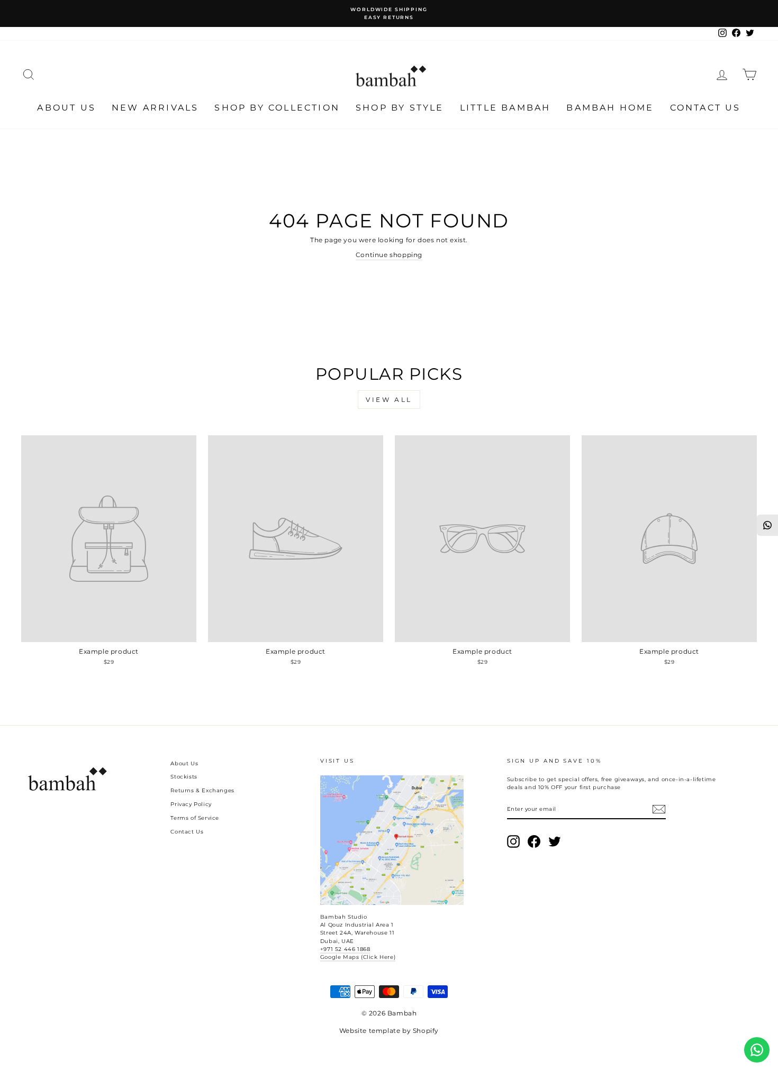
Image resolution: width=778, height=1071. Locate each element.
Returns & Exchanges (202, 790)
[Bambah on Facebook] (534, 841)
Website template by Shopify (389, 1031)
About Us (66, 108)
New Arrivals (155, 108)
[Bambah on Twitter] (554, 841)
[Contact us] (757, 1050)
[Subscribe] (659, 809)
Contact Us (705, 108)
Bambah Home (610, 108)
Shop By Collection (277, 108)
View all (389, 400)
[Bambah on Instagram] (513, 841)
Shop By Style (400, 108)
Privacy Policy (190, 804)
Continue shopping (389, 255)
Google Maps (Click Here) (357, 957)
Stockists (183, 776)
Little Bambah (505, 108)
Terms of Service (194, 817)
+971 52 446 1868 (345, 949)
